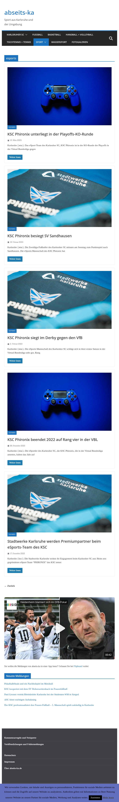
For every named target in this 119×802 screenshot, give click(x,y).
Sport (39, 42)
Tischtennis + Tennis (19, 42)
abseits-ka (19, 12)
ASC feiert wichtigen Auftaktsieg (20, 700)
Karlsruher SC (15, 34)
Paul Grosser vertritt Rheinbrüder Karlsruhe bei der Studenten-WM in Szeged (41, 694)
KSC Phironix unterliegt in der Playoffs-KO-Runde (50, 134)
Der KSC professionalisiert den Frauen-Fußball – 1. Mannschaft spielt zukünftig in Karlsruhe (49, 705)
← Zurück (9, 586)
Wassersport (59, 42)
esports (12, 127)
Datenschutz (10, 755)
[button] (25, 35)
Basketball (54, 34)
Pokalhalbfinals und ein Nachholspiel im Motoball (28, 684)
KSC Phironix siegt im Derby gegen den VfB (44, 337)
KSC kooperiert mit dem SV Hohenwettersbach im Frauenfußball (35, 689)
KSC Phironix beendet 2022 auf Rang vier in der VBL (52, 439)
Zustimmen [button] (95, 798)
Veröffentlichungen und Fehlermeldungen (24, 744)
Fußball (37, 34)
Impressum (9, 762)
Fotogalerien (80, 42)
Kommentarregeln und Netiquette (20, 738)
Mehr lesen (108, 798)
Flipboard (78, 666)
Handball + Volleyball (79, 34)
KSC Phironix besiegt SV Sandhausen (39, 235)
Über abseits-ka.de (13, 768)
